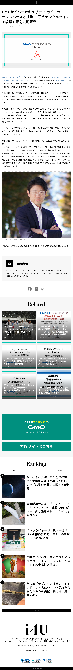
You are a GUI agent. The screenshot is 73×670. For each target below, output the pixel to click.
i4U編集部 (10, 26)
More (36, 610)
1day (13, 470)
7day (36, 470)
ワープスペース (60, 80)
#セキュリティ (33, 26)
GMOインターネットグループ (13, 77)
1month (60, 470)
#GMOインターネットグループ (21, 26)
